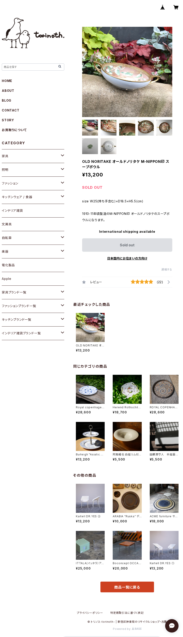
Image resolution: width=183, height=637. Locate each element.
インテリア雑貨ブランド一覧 (21, 333)
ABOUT (8, 90)
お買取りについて (14, 130)
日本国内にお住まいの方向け (127, 258)
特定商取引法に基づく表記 (127, 612)
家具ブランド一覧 (14, 292)
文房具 (7, 224)
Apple (6, 279)
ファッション (10, 183)
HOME (7, 81)
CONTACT (10, 110)
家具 (5, 156)
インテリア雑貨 (12, 210)
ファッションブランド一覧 (19, 306)
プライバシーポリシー (90, 612)
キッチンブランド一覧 (16, 319)
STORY (8, 120)
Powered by (122, 629)
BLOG (6, 100)
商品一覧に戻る (127, 587)
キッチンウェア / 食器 (17, 197)
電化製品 (8, 265)
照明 (5, 170)
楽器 (5, 251)
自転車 (7, 238)
